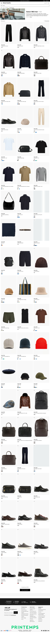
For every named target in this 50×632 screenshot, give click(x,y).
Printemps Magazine (41, 617)
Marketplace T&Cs (32, 616)
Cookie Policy (20, 630)
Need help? (33, 601)
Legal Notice (32, 620)
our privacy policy (13, 615)
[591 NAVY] (1, 245)
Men (3, 7)
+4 (4, 160)
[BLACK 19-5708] (17, 387)
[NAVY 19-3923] (19, 387)
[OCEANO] (36, 245)
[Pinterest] (46, 630)
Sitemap (30, 630)
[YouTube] (48, 630)
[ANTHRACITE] (18, 471)
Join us (22, 619)
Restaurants (40, 621)
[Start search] (1, 5)
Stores (44, 0)
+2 (37, 245)
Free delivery (17, 601)
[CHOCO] (18, 160)
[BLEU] (35, 160)
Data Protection (32, 621)
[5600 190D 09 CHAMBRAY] (19, 132)
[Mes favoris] (46, 3)
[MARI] (35, 132)
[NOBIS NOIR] (1, 583)
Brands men (6, 7)
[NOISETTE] (19, 75)
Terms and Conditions (33, 612)
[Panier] (48, 3)
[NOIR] (18, 75)
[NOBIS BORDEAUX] (2, 583)
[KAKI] (1, 330)
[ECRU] (2, 330)
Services (47, 0)
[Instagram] (43, 630)
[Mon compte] (45, 3)
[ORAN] (2, 245)
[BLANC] (1, 160)
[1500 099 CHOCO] (18, 132)
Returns (24, 601)
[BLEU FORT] (2, 160)
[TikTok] (45, 630)
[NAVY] (1, 387)
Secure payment (8, 601)
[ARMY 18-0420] (18, 387)
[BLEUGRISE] (36, 330)
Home (1, 7)
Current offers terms (33, 611)
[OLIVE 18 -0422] (36, 387)
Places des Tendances (24, 615)
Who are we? (23, 608)
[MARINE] (2, 75)
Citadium (22, 616)
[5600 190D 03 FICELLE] (17, 132)
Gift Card (39, 612)
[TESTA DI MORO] (1, 526)
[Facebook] (41, 630)
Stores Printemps (24, 610)
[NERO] (2, 526)
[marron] (1, 75)
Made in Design (23, 617)
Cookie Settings (25, 630)
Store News (40, 618)
